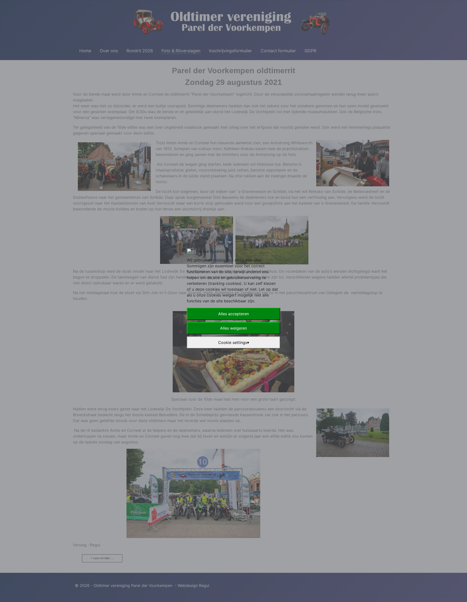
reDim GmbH (251, 351)
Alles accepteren (233, 313)
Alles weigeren (233, 328)
